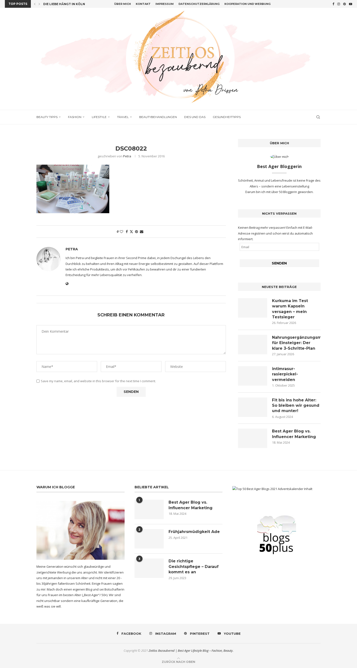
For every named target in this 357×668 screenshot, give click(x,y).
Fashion (74, 117)
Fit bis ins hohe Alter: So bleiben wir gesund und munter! (295, 405)
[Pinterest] (344, 4)
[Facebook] (333, 4)
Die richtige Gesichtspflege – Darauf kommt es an (194, 566)
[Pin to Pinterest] (136, 231)
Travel (123, 117)
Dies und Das (194, 117)
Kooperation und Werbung (247, 4)
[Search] (318, 117)
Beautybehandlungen (158, 117)
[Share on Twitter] (131, 231)
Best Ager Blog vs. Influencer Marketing (294, 434)
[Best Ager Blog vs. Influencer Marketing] (252, 438)
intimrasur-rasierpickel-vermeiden (285, 374)
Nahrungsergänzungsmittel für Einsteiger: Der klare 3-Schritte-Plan (296, 343)
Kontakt (143, 4)
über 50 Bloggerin (284, 192)
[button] (35, 4)
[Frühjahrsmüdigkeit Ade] (149, 539)
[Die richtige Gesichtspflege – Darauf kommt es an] (149, 568)
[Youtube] (350, 4)
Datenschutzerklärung (199, 4)
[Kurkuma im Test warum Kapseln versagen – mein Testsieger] (252, 308)
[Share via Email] (141, 231)
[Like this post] (121, 231)
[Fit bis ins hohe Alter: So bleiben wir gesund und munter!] (252, 407)
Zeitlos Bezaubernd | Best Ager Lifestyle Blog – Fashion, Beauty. (191, 650)
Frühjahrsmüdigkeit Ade (194, 531)
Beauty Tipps (47, 117)
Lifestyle (99, 117)
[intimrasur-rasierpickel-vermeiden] (252, 376)
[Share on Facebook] (127, 231)
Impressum (164, 4)
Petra (127, 156)
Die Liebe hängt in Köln (64, 4)
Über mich (122, 4)
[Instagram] (338, 4)
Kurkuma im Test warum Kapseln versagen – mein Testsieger (290, 308)
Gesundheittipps (227, 117)
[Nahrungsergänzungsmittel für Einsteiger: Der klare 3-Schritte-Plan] (252, 344)
